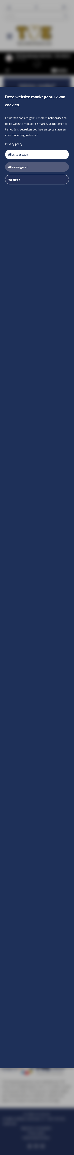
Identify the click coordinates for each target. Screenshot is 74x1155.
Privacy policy (13, 144)
